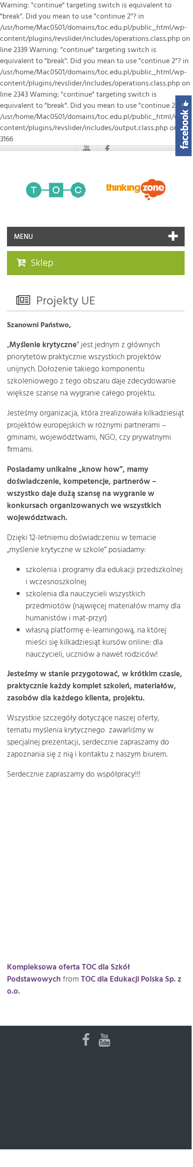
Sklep (42, 263)
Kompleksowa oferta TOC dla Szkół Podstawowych (68, 973)
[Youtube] (86, 150)
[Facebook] (107, 150)
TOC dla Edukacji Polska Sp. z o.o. (94, 985)
